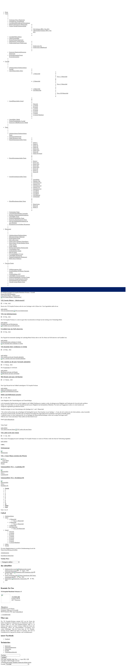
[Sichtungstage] (5, 452)
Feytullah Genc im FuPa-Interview (12, 329)
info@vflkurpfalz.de (9, 419)
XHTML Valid (10, 659)
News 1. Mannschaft (18, 521)
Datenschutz (8, 649)
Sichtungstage (5, 448)
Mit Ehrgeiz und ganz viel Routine (12, 377)
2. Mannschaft (12, 522)
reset (22, 659)
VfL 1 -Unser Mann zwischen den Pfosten (14, 456)
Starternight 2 (24, 578)
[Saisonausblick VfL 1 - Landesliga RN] (5, 474)
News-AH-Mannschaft (19, 528)
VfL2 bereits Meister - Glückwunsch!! (13, 300)
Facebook (7, 639)
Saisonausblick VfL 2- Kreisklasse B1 (12, 478)
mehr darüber (4, 309)
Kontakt (7, 650)
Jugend (7, 530)
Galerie (7, 544)
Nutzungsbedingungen (10, 647)
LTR (28, 659)
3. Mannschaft (12, 525)
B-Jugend (11, 534)
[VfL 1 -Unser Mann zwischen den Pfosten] (5, 463)
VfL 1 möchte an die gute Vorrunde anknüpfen (15, 362)
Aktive (6, 517)
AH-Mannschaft (13, 527)
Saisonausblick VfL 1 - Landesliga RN (13, 467)
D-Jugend (11, 538)
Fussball (9, 292)
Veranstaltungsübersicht (11, 652)
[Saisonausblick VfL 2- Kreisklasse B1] (5, 485)
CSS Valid (3, 659)
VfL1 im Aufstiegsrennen (9, 314)
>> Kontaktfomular (5, 614)
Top (16, 659)
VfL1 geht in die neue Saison (10, 432)
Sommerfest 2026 (29, 572)
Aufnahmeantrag (5, 553)
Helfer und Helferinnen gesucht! (11, 394)
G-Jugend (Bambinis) (14, 542)
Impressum (7, 646)
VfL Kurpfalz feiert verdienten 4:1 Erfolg (14, 347)
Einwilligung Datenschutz (7, 555)
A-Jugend (11, 533)
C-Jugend (11, 536)
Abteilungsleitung (9, 516)
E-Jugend (11, 539)
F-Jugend (11, 541)
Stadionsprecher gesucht (11, 570)
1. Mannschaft (12, 519)
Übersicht (11, 531)
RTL (25, 659)
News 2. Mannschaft (18, 524)
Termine (7, 545)
